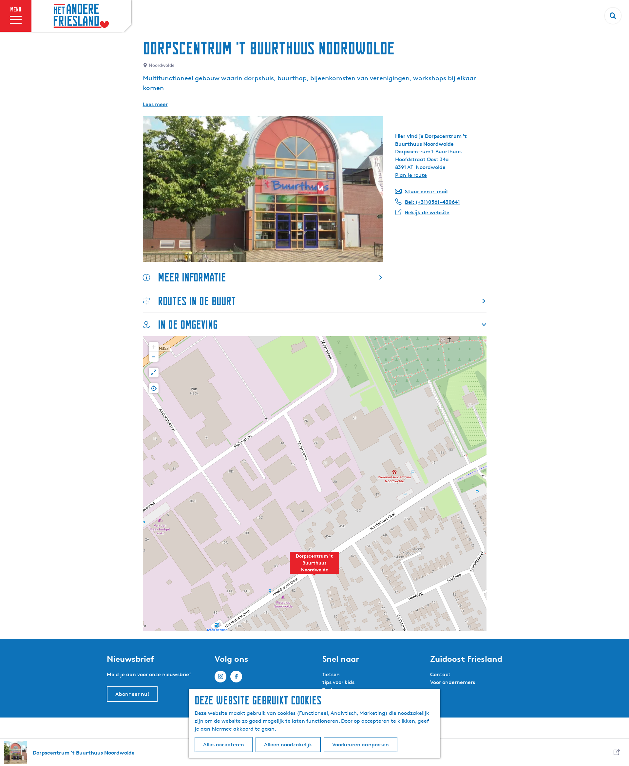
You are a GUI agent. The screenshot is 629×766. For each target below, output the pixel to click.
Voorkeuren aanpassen (360, 744)
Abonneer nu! (132, 694)
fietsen (331, 674)
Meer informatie (192, 277)
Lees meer (155, 104)
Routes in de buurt (197, 301)
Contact (440, 674)
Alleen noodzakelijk (288, 744)
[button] (314, 566)
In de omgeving (188, 324)
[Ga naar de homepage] (81, 16)
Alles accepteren (223, 744)
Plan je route (411, 175)
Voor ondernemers (452, 682)
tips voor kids (338, 682)
